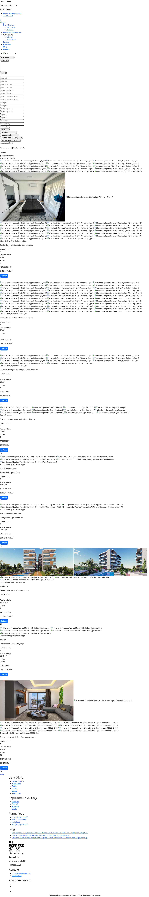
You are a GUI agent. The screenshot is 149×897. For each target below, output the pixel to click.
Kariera (6, 42)
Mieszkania (16, 784)
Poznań (15, 804)
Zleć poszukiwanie (19, 820)
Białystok (15, 806)
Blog (5, 47)
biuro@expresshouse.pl (12, 13)
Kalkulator (16, 822)
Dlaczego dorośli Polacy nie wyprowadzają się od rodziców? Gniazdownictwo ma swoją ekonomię (49, 838)
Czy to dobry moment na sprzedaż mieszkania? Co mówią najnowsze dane (40, 835)
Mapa (3, 153)
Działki (14, 788)
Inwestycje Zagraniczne (12, 32)
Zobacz (4, 276)
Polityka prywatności (20, 824)
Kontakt (6, 49)
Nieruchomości (9, 25)
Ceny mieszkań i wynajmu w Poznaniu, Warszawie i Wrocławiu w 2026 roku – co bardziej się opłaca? (50, 833)
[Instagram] (13, 889)
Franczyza (7, 44)
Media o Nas (11, 39)
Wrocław (15, 802)
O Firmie (9, 37)
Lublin (14, 809)
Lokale (14, 791)
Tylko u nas (10, 27)
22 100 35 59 (8, 16)
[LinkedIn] (13, 891)
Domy (14, 786)
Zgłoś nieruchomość (20, 817)
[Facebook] (13, 884)
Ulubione (9, 30)
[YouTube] (13, 886)
